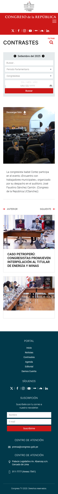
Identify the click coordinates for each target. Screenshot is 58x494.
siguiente (46, 209)
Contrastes (29, 357)
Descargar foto (14, 112)
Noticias (29, 352)
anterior (12, 209)
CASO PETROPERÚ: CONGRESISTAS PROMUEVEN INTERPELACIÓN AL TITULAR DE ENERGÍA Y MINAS (29, 260)
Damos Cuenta (29, 371)
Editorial (29, 366)
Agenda (29, 362)
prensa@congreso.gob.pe (25, 447)
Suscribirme (29, 428)
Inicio (29, 348)
